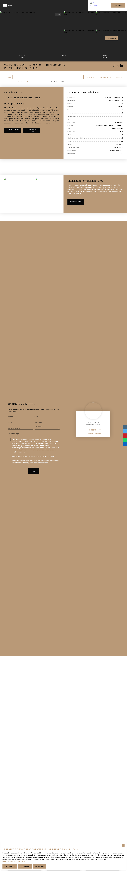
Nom (36, 417)
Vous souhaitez (38, 426)
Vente (6, 82)
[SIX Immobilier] (95, 5)
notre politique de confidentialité (13, 861)
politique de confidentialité (38, 463)
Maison (12, 82)
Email (10, 422)
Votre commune (14, 428)
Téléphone (38, 422)
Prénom (10, 417)
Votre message (13, 434)
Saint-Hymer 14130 (23, 82)
